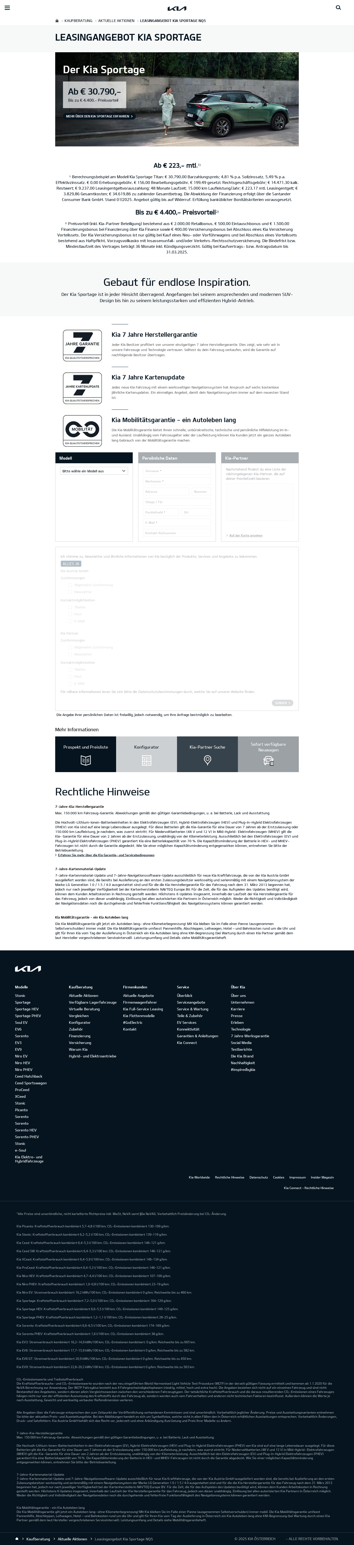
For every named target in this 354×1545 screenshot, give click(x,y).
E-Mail (150, 522)
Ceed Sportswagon (31, 1083)
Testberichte (241, 1049)
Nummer (200, 491)
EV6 (18, 1029)
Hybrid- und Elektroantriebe (92, 1056)
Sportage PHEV (28, 1015)
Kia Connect (187, 1042)
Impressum (297, 1177)
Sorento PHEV (27, 1137)
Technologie (241, 1029)
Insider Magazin (322, 1177)
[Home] (17, 1539)
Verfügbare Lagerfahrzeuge (93, 1002)
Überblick (184, 995)
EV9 (18, 1049)
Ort (186, 512)
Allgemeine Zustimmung (93, 585)
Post (78, 614)
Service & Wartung (192, 1009)
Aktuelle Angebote (138, 995)
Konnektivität (188, 1029)
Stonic (20, 995)
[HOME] (57, 20)
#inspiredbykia (243, 1069)
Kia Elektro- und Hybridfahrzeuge (29, 1159)
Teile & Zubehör (190, 1015)
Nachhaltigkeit (243, 1063)
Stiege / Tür (154, 502)
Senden (281, 703)
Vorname (152, 471)
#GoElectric (133, 1022)
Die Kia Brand (242, 1056)
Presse (237, 1015)
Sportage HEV (27, 1009)
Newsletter (83, 592)
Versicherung (80, 1042)
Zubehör (76, 1029)
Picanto (21, 1110)
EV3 (18, 1042)
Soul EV (21, 1022)
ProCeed (22, 1089)
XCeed (20, 1096)
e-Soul (20, 1150)
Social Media (241, 1042)
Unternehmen (242, 1002)
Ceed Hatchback (28, 1076)
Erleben (237, 1022)
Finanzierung (79, 1036)
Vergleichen (79, 1015)
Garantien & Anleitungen (197, 1036)
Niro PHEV (23, 1069)
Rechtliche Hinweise (229, 1177)
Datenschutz (259, 1177)
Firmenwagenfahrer (140, 1002)
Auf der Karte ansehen (246, 535)
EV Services (186, 1022)
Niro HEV (22, 1063)
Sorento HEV (26, 1130)
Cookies (278, 1177)
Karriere (238, 1009)
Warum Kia (78, 1049)
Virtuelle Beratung (84, 1009)
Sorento (22, 1036)
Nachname (153, 481)
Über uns (238, 995)
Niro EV (21, 1056)
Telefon (80, 607)
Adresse (151, 491)
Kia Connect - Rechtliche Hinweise (309, 1188)
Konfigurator (80, 1022)
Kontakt (130, 1029)
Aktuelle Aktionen (83, 995)
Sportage (23, 1002)
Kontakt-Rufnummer (160, 533)
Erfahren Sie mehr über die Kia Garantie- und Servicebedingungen (106, 855)
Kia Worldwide (199, 1177)
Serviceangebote (191, 1002)
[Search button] (338, 7)
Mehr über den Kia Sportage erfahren (97, 116)
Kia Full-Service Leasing (143, 1009)
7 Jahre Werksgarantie (250, 1036)
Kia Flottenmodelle (139, 1015)
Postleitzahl (154, 512)
